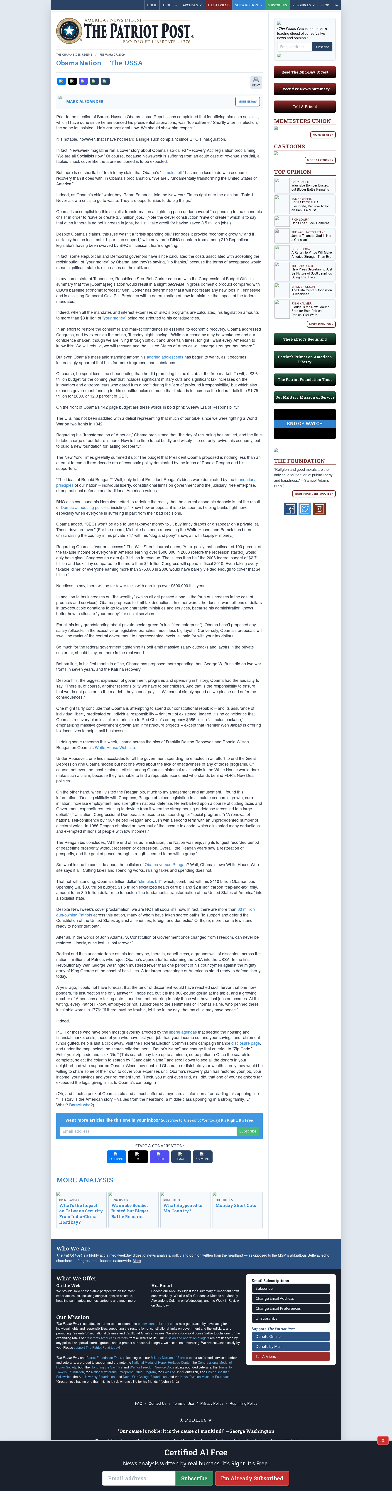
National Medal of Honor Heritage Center (161, 1362)
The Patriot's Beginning (305, 339)
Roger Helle (172, 1200)
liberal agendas (183, 1032)
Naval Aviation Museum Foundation (205, 1376)
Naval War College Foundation (145, 1376)
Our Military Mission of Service (305, 397)
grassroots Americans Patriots (106, 1338)
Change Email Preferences (278, 1308)
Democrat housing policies (85, 507)
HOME (152, 5)
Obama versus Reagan (166, 864)
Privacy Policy (211, 1403)
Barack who (80, 1105)
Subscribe (247, 1131)
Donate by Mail (269, 1346)
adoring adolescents (165, 357)
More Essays (247, 101)
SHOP (325, 5)
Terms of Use (183, 1403)
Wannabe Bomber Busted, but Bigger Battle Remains (129, 1211)
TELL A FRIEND (219, 5)
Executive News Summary (305, 88)
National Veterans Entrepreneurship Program (123, 1372)
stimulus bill (172, 172)
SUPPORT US (277, 5)
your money (114, 318)
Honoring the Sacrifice (106, 1367)
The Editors (224, 1200)
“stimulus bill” (150, 881)
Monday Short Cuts (236, 1205)
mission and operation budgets (187, 1338)
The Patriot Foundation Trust (305, 379)
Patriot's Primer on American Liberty (305, 359)
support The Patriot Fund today (96, 1347)
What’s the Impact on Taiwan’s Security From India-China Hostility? (81, 1214)
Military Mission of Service (169, 1357)
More (137, 1260)
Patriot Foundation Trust (103, 1357)
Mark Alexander (84, 101)
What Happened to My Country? (182, 1208)
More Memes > (323, 135)
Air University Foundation (97, 1376)
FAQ (138, 1403)
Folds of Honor (173, 1372)
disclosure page (245, 1043)
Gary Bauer (119, 1200)
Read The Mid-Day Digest (305, 72)
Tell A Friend (305, 106)
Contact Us (158, 1403)
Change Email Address (275, 1298)
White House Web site (115, 747)
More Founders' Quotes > (313, 494)
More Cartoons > (320, 160)
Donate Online (268, 1336)
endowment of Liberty (153, 1323)
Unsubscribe (266, 1318)
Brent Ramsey (69, 1200)
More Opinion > (321, 324)
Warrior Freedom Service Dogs (152, 1367)
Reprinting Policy (243, 1403)
